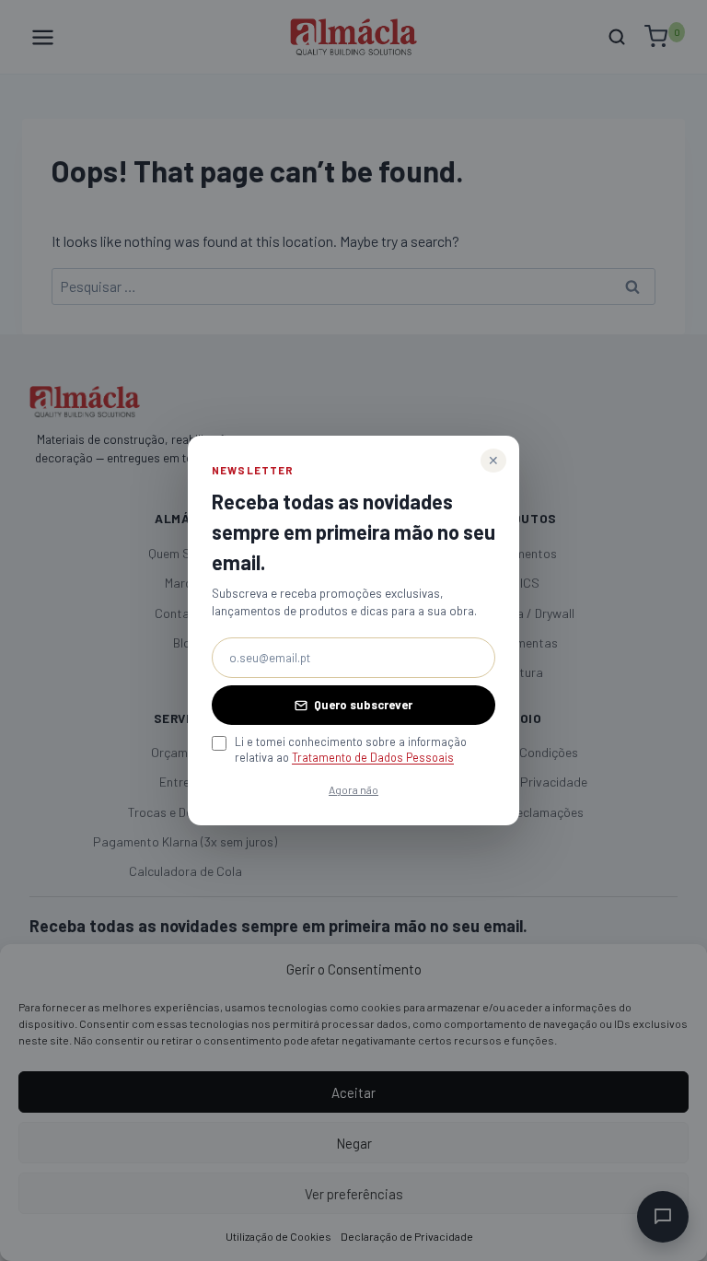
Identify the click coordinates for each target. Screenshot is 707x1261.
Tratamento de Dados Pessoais (373, 757)
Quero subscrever (363, 704)
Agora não (353, 789)
